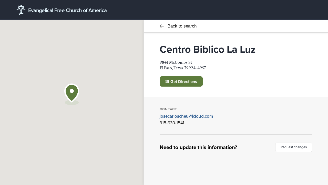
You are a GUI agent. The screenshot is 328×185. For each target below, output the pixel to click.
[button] (71, 94)
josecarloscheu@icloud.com (186, 116)
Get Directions (183, 81)
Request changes (294, 147)
